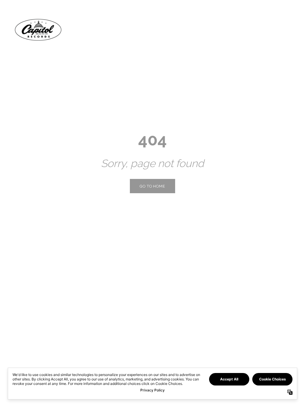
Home (222, 29)
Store (278, 29)
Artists (249, 29)
